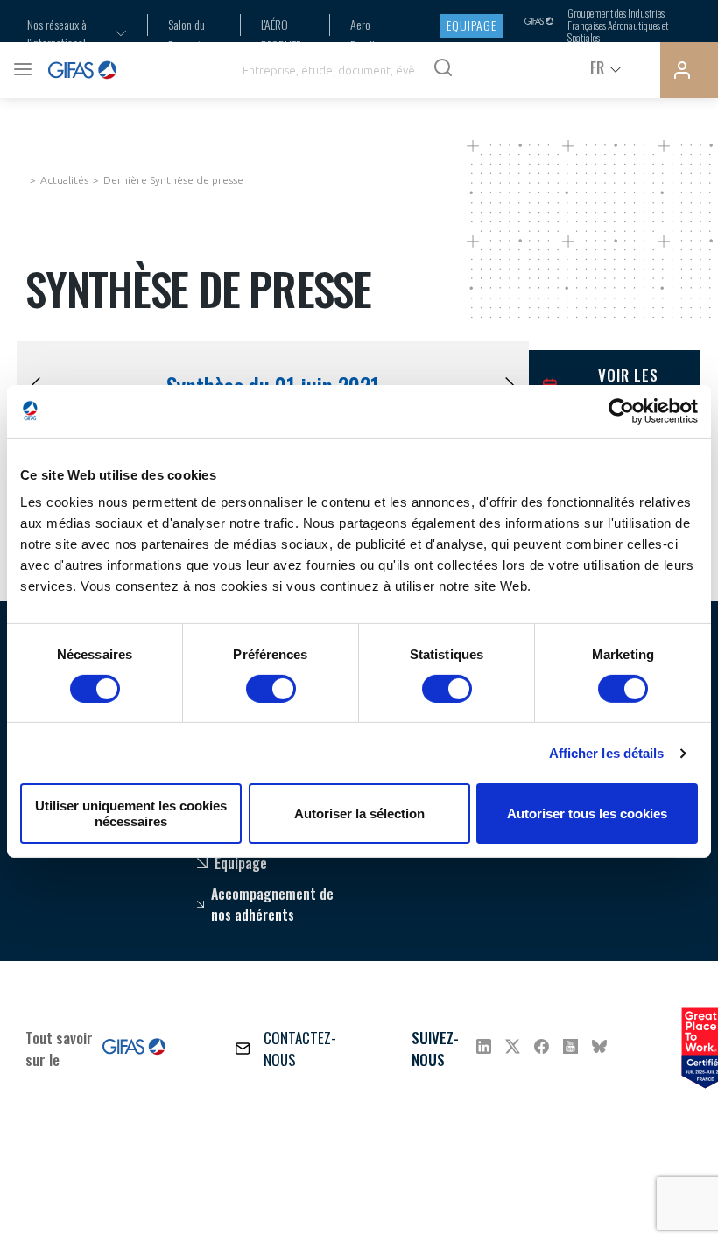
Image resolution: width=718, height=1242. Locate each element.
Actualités (64, 180)
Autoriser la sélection (359, 813)
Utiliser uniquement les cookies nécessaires (131, 813)
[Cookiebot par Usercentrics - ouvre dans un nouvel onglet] (621, 410)
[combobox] (65, 33)
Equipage (471, 25)
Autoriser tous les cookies (587, 813)
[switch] (271, 689)
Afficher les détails (607, 753)
